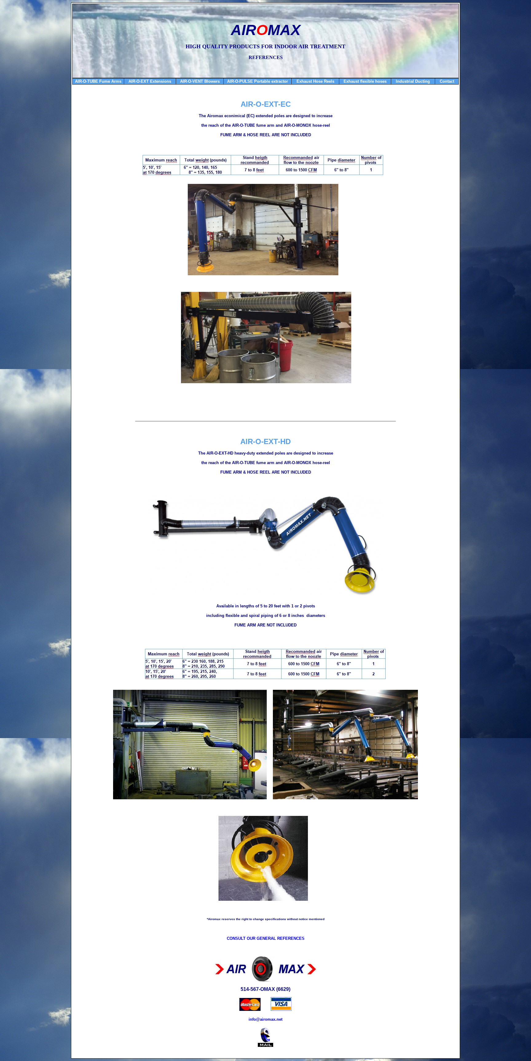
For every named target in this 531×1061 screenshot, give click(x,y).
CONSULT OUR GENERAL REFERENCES (266, 938)
